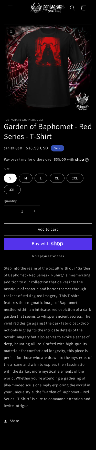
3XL (12, 189)
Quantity (10, 201)
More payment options (48, 256)
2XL (75, 178)
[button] (10, 7)
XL (57, 178)
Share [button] (14, 420)
